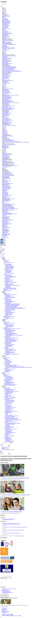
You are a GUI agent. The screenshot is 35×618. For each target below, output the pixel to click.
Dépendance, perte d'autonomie (9, 283)
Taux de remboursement (5, 19)
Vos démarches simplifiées (9, 410)
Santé (4, 263)
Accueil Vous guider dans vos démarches (7, 43)
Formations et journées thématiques (7, 113)
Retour (4, 8)
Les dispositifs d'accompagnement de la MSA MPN (9, 67)
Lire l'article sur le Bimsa (3, 606)
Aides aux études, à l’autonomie (6, 28)
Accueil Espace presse (5, 226)
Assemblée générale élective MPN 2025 (7, 162)
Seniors (3, 202)
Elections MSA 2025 (5, 170)
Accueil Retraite (4, 30)
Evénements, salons (8, 395)
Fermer (4, 259)
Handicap (3, 41)
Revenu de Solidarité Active (6, 37)
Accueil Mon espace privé (5, 15)
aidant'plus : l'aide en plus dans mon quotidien (8, 47)
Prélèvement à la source (5, 99)
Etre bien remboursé (4, 18)
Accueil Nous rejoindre (5, 182)
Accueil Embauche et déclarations (6, 96)
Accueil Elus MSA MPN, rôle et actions (7, 154)
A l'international (4, 197)
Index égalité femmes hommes (6, 234)
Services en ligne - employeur (9, 325)
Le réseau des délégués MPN (6, 157)
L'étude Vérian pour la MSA (6, 176)
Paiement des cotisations (5, 62)
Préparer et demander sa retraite (6, 32)
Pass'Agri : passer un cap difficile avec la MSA (8, 48)
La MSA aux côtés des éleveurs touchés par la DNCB (9, 66)
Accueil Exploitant (4, 53)
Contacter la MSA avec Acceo (6, 216)
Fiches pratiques (4, 45)
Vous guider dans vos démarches (8, 284)
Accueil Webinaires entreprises (6, 124)
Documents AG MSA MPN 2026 (6, 166)
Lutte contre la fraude (5, 195)
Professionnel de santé (5, 138)
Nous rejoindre (4, 181)
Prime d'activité (4, 36)
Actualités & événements (5, 177)
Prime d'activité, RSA (7, 278)
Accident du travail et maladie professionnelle (8, 101)
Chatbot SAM (4, 225)
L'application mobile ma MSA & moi (7, 223)
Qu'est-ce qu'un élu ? (5, 155)
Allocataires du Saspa (5, 34)
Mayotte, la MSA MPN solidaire (6, 180)
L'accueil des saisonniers (5, 76)
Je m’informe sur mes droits (7, 290)
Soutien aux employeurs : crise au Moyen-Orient (12, 337)
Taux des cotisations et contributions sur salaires (8, 108)
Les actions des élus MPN (5, 156)
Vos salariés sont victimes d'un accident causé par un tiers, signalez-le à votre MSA (15, 494)
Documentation (4, 148)
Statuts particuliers (7, 286)
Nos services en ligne (5, 218)
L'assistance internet (4, 220)
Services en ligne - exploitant (9, 318)
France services (7, 425)
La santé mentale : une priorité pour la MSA (8, 207)
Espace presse (6, 434)
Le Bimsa (3, 228)
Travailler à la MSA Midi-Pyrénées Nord (7, 183)
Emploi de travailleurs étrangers (9, 334)
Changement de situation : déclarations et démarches (9, 44)
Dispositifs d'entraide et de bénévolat (7, 100)
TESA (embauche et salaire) (9, 331)
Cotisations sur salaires (5, 104)
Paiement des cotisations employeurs (10, 340)
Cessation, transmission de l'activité (7, 58)
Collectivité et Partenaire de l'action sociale (7, 143)
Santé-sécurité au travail (5, 73)
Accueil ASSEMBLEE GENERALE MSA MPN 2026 (9, 165)
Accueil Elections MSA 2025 (6, 171)
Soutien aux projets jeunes (5, 203)
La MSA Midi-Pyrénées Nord (6, 186)
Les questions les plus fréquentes (9, 422)
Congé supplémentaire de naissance (10, 352)
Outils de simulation (4, 222)
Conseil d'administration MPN (9, 377)
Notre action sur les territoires (6, 188)
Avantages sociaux (4, 121)
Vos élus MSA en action (5, 158)
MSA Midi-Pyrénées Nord (5, 447)
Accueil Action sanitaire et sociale (6, 200)
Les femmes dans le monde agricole (8, 390)
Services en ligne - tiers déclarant (6, 92)
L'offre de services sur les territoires (7, 187)
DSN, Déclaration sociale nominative (10, 330)
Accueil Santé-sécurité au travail (6, 74)
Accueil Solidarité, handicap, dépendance (7, 39)
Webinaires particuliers (5, 46)
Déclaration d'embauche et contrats (6, 97)
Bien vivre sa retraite (8, 275)
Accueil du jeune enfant (5, 26)
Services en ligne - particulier (6, 16)
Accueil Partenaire (4, 129)
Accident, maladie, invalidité (6, 22)
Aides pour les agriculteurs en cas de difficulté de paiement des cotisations (12, 71)
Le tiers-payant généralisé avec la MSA (7, 140)
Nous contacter (4, 83)
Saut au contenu (4, 3)
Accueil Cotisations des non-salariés (7, 61)
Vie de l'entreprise (4, 117)
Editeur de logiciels (6, 371)
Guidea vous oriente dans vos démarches (7, 80)
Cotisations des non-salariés (6, 60)
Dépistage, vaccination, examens (9, 266)
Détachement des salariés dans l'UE (7, 122)
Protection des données (5, 224)
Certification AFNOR (5, 75)
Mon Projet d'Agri (4, 59)
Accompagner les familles (5, 25)
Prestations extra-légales (5, 201)
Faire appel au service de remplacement (7, 69)
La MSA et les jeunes (5, 193)
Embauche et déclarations (5, 95)
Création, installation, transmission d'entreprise (10, 294)
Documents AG (4, 160)
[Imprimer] (1, 451)
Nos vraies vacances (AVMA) (6, 196)
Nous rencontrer (4, 215)
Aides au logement (7, 272)
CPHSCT (3, 116)
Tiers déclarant (4, 131)
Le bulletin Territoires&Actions (6, 227)
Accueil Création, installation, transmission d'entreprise (9, 55)
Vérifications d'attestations (5, 91)
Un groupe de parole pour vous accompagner (8, 210)
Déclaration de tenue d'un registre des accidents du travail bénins (11, 523)
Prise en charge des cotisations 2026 (7, 72)
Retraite (3, 29)
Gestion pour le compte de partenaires (10, 407)
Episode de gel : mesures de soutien (7, 107)
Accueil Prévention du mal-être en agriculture (8, 206)
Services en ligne (4, 133)
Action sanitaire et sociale (5, 199)
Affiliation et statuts (4, 57)
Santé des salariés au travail (9, 349)
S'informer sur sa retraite (5, 31)
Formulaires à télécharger (8, 431)
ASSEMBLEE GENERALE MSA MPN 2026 (7, 164)
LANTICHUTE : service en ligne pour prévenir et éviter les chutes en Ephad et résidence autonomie (15, 142)
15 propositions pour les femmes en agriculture (8, 175)
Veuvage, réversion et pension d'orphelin (7, 33)
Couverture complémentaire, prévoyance (7, 120)
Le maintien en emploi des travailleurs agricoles (8, 208)
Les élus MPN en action (5, 192)
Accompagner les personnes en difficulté (7, 40)
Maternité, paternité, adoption (6, 21)
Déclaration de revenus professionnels (7, 63)
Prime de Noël (4, 38)
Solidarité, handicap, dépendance (8, 281)
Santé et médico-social (5, 194)
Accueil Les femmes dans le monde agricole (8, 174)
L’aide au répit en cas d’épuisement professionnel (8, 68)
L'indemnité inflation (5, 106)
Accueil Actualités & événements (6, 178)
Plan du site (3, 610)
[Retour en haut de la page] (1, 617)
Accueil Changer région (5, 237)
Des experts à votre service (5, 77)
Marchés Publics (7, 440)
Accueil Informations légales (6, 230)
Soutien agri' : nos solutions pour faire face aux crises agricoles (10, 70)
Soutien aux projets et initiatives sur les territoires (8, 204)
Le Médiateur (4, 612)
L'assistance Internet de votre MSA (6, 214)
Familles (6, 413)
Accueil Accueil (4, 9)
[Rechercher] (11, 442)
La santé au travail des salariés (6, 23)
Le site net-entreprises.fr (5, 93)
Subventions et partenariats (9, 370)
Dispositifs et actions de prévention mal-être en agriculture (13, 419)
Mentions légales (4, 608)
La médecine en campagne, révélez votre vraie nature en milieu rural (11, 141)
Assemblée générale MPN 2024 (8, 380)
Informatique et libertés (5, 231)
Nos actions (5, 404)
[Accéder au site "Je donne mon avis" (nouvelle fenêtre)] (6, 546)
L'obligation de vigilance (5, 103)
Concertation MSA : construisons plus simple (8, 198)
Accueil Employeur (4, 87)
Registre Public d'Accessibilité (6, 233)
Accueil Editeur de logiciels (5, 147)
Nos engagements (4, 189)
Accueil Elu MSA (6, 374)
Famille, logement (6, 269)
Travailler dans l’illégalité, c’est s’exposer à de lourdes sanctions (10, 102)
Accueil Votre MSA (4, 169)
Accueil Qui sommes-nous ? (6, 185)
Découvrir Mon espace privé (6, 221)
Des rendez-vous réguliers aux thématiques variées (9, 125)
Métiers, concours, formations (9, 398)
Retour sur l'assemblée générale (6, 161)
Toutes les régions (4, 609)
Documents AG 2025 (5, 163)
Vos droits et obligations (5, 64)
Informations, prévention (5, 78)
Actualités (3, 130)
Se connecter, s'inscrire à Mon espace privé (11, 428)
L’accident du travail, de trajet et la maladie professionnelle (11, 511)
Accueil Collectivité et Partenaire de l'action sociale (9, 144)
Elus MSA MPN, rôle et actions (6, 153)
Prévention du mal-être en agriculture (9, 417)
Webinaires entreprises (5, 123)
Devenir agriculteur (4, 56)
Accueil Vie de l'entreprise (5, 118)
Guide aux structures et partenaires (10, 416)
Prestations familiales (5, 27)
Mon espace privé (4, 14)
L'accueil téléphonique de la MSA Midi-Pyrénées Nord (9, 213)
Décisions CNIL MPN (5, 232)
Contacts (6, 368)
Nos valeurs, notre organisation (9, 401)
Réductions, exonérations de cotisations (7, 109)
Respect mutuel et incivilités (6, 217)
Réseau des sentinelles (5, 209)
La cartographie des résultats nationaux (7, 172)
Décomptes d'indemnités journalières (8, 519)
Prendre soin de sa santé (5, 20)
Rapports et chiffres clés (5, 190)
